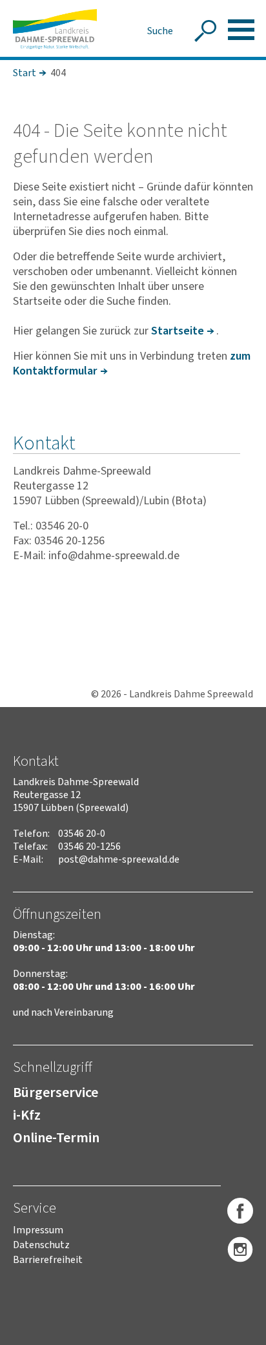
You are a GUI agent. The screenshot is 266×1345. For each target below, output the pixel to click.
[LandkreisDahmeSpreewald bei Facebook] (240, 1211)
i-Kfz (27, 1115)
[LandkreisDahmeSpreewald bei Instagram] (240, 1250)
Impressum (38, 1230)
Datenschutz (41, 1245)
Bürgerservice (55, 1092)
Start (24, 73)
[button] (241, 29)
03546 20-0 (81, 834)
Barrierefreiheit (48, 1260)
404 (58, 73)
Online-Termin (56, 1137)
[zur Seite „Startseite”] (55, 29)
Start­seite (177, 331)
